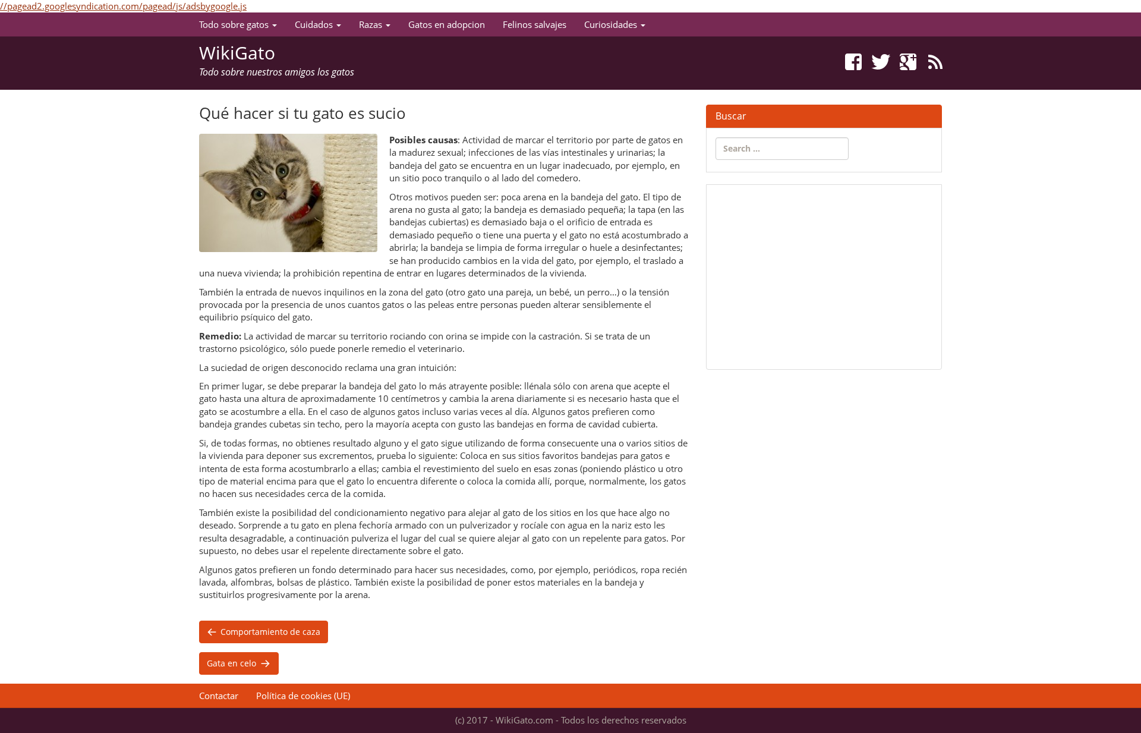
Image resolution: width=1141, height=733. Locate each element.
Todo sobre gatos (235, 24)
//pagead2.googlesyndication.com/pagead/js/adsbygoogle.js (123, 6)
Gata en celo (233, 663)
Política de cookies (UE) (303, 695)
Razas (371, 24)
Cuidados (315, 24)
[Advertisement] (824, 277)
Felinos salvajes (534, 24)
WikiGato (237, 52)
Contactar (218, 695)
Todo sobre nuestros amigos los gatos (276, 71)
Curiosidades (611, 24)
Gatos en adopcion (446, 24)
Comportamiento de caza (269, 631)
